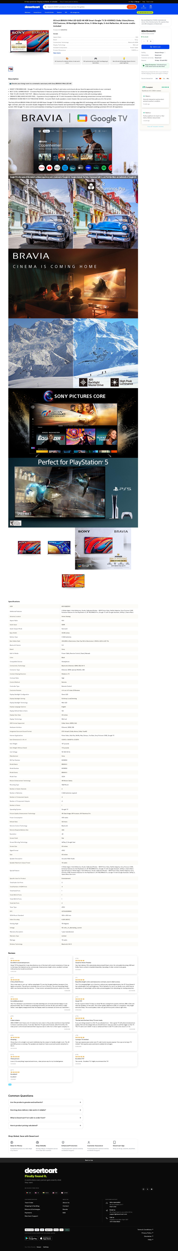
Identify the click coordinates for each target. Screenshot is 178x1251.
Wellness (27, 12)
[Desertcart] (32, 7)
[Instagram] (143, 1189)
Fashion (59, 12)
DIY (66, 12)
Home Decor (37, 12)
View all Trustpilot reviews (155, 126)
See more (57, 53)
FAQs (150, 1240)
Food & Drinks (49, 12)
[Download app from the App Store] (45, 1238)
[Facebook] (151, 1189)
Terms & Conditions (145, 1230)
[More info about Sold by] (165, 52)
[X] (147, 1189)
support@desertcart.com (118, 1214)
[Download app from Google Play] (31, 1238)
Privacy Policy (147, 1233)
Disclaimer (148, 1236)
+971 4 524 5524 (115, 1221)
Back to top (89, 1160)
